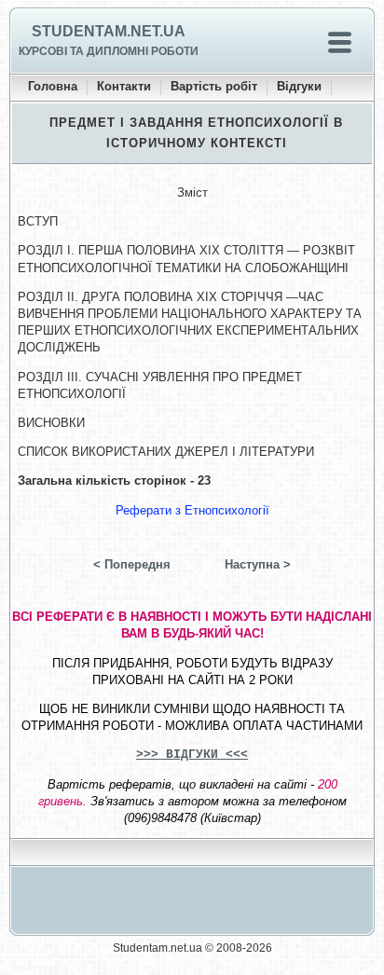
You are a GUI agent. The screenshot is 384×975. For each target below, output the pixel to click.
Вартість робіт (214, 86)
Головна (52, 86)
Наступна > (258, 564)
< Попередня (132, 564)
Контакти (124, 86)
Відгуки (299, 86)
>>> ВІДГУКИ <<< (192, 755)
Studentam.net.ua (108, 31)
